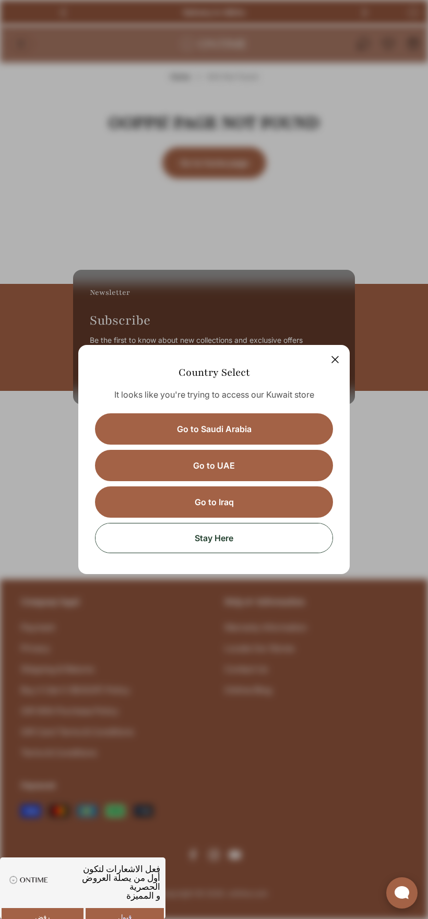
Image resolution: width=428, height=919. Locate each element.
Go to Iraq (214, 502)
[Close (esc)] (335, 359)
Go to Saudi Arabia (214, 429)
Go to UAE (214, 465)
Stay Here (214, 538)
